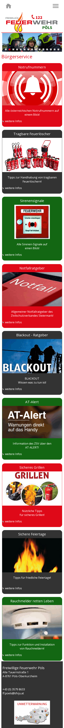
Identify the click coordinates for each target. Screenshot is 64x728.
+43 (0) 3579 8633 (14, 689)
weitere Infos (13, 121)
